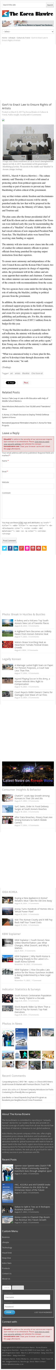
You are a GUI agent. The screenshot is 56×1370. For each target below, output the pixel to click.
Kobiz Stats (6, 1263)
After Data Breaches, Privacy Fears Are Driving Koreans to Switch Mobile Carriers (33, 820)
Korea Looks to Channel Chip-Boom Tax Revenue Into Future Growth (32, 1218)
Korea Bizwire (32, 112)
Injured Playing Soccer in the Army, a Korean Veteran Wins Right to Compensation (32, 681)
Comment (6, 493)
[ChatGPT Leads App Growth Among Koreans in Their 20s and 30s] (7, 798)
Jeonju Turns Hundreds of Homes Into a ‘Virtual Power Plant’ (34, 910)
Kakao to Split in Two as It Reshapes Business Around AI (32, 1208)
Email (5, 471)
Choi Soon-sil (37, 373)
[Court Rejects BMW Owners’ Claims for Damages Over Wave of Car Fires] (7, 694)
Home (4, 38)
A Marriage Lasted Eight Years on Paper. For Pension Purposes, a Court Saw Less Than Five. (34, 668)
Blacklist (25, 373)
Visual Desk (7, 1253)
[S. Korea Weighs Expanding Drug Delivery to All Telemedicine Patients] (8, 1064)
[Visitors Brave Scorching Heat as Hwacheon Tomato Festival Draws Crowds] (7, 644)
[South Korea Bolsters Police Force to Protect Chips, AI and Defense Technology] (48, 1065)
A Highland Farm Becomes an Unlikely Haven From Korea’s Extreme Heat (33, 632)
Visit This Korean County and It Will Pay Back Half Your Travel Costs (33, 921)
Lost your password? (43, 1312)
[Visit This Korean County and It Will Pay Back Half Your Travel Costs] (7, 922)
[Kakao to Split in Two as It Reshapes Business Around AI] (35, 1032)
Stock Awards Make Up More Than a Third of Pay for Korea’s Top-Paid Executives (32, 1009)
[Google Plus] (21, 548)
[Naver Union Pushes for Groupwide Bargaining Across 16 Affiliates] (35, 1065)
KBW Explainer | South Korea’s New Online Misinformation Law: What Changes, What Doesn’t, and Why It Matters (32, 944)
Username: (8, 1293)
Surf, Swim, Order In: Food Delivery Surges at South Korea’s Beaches (32, 807)
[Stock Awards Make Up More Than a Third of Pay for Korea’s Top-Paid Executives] (7, 1008)
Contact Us (6, 1273)
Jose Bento (6, 1097)
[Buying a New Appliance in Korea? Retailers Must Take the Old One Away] (7, 900)
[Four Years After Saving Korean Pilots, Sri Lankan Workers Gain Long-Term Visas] (8, 1055)
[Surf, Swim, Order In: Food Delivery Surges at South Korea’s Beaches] (7, 809)
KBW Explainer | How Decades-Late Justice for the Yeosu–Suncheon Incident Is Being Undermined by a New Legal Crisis (34, 973)
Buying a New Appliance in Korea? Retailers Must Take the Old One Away (33, 899)
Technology (7, 1247)
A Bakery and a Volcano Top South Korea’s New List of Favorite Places (32, 622)
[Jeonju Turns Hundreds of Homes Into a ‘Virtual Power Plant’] (7, 911)
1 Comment (36, 980)
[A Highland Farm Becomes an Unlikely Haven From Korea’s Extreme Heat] (7, 633)
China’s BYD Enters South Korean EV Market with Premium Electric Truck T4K (27, 1083)
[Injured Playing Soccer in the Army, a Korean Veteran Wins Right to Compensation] (7, 680)
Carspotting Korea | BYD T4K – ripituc (18, 1081)
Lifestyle (12, 38)
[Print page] (28, 120)
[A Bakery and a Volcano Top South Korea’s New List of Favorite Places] (7, 622)
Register (18, 1288)
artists (17, 373)
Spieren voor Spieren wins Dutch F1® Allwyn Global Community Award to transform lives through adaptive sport (33, 1168)
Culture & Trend (23, 38)
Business (6, 1237)
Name (5, 461)
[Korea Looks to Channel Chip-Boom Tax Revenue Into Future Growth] (48, 1032)
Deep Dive (6, 1258)
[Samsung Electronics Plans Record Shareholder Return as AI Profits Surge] (21, 1055)
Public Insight (13, 114)
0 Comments (34, 626)
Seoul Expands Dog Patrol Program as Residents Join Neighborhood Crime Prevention (24, 1098)
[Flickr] (27, 548)
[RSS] (44, 548)
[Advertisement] (28, 72)
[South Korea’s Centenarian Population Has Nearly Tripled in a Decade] (7, 998)
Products (6, 1268)
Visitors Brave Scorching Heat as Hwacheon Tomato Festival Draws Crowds (31, 645)
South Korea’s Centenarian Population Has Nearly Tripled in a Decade (33, 997)
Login (6, 1288)
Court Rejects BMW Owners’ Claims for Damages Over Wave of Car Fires (34, 693)
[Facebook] (10, 548)
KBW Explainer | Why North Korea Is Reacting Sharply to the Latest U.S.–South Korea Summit (32, 959)
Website (5, 482)
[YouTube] (32, 548)
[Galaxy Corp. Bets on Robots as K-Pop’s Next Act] (35, 1055)
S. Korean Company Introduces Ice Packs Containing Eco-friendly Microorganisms (27, 1091)
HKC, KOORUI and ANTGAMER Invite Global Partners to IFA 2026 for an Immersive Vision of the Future (32, 1187)
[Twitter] (4, 548)
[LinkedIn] (15, 548)
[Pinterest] (38, 548)
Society (23, 114)
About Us (6, 1278)
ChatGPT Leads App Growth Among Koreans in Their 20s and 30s (32, 797)
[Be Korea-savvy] (28, 13)
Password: (8, 1302)
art (11, 373)
